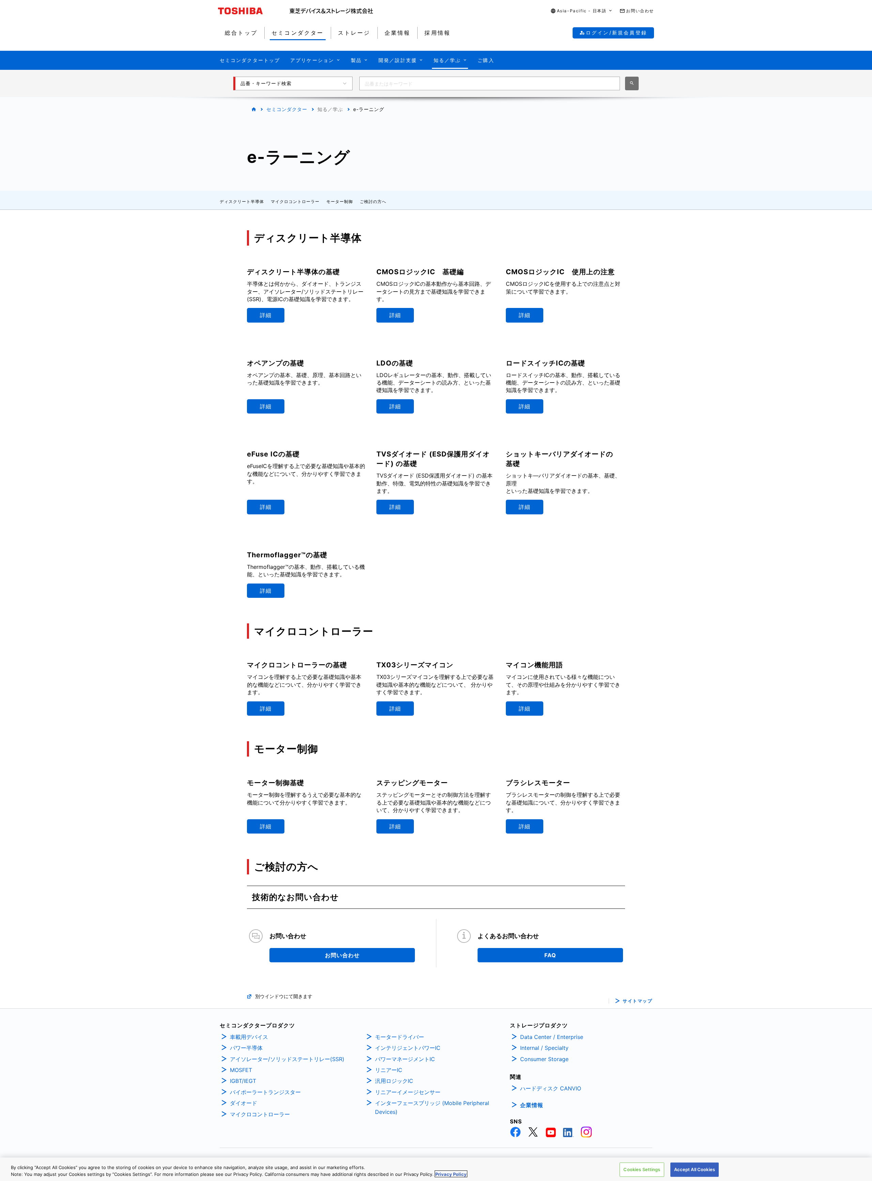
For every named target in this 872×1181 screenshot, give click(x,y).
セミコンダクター (286, 109)
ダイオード (243, 1103)
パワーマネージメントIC (405, 1059)
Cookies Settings (641, 1169)
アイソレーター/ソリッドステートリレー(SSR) (287, 1059)
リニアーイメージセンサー (407, 1092)
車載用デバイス (249, 1037)
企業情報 (531, 1105)
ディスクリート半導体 (242, 201)
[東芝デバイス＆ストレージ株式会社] (331, 11)
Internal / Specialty (544, 1047)
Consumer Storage (544, 1059)
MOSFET (241, 1070)
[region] (436, 1169)
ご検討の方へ (373, 201)
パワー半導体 (246, 1047)
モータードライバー (399, 1037)
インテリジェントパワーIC (407, 1047)
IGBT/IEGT (243, 1080)
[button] (582, 11)
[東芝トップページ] (254, 11)
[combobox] (489, 83)
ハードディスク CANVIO (550, 1088)
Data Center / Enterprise (551, 1037)
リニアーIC (388, 1070)
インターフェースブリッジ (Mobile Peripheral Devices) (432, 1107)
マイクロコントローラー (295, 201)
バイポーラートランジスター (265, 1092)
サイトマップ (637, 1001)
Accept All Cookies (694, 1169)
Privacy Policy (451, 1174)
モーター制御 (339, 201)
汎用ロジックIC (394, 1080)
